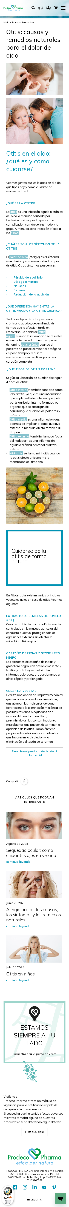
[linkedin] (34, 1187)
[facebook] (15, 1187)
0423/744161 (15, 1177)
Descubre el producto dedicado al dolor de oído (34, 753)
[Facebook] (24, 781)
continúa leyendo (18, 861)
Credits (36, 1200)
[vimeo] (54, 1187)
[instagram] (25, 1187)
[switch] (8, 1202)
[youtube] (44, 1187)
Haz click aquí (34, 1132)
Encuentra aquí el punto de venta (34, 1054)
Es (40, 8)
